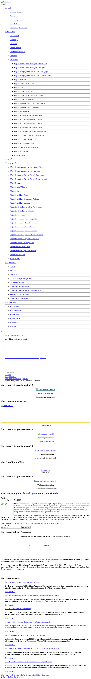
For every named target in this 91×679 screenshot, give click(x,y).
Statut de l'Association (17, 52)
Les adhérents (14, 36)
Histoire (12, 267)
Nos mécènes (14, 306)
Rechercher (5, 525)
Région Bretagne (20, 79)
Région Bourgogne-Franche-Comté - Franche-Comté (32, 76)
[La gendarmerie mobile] (45, 434)
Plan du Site (14, 16)
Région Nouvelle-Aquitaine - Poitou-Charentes (30, 131)
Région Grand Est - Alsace (23, 91)
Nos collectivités (15, 310)
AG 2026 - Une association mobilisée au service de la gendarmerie (28, 662)
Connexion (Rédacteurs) (18, 28)
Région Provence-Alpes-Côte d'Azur (27, 147)
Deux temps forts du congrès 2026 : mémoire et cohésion (25, 635)
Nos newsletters (15, 48)
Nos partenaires (10, 302)
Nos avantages (15, 318)
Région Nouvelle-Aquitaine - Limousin (28, 127)
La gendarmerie (10, 263)
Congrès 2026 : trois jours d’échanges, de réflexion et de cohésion (28, 622)
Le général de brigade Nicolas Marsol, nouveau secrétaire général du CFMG (32, 595)
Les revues (13, 44)
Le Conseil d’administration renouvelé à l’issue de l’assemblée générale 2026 (32, 648)
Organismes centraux (17, 282)
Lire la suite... (10, 592)
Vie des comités (10, 163)
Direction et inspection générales (21, 279)
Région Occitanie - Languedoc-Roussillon (29, 135)
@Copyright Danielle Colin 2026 (12, 677)
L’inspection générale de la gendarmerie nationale (29, 493)
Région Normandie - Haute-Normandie (28, 123)
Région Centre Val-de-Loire (24, 83)
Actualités (8, 159)
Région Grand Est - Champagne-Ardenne (28, 95)
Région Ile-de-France (21, 111)
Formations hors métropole (19, 294)
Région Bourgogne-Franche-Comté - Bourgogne (31, 72)
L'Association (10, 32)
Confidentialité (15, 24)
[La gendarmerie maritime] (45, 389)
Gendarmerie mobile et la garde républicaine (25, 290)
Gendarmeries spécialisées (19, 298)
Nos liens (13, 326)
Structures (13, 56)
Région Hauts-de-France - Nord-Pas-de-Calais (30, 103)
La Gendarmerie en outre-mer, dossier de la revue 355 (24, 582)
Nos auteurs (14, 322)
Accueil (8, 8)
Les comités (14, 60)
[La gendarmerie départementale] (45, 450)
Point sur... (13, 271)
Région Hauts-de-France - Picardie (26, 107)
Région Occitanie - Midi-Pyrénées (26, 139)
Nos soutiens (14, 314)
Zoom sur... (14, 275)
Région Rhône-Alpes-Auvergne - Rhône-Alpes (30, 64)
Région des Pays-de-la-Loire (24, 143)
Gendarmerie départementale (20, 286)
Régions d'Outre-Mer (21, 151)
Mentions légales (16, 12)
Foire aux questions (16, 20)
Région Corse (19, 87)
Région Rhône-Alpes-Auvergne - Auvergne (29, 68)
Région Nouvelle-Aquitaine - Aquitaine (28, 115)
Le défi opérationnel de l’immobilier (18, 609)
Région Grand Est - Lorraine (24, 99)
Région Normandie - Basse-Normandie (28, 119)
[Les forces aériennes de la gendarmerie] (45, 481)
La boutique (14, 40)
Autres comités (19, 155)
